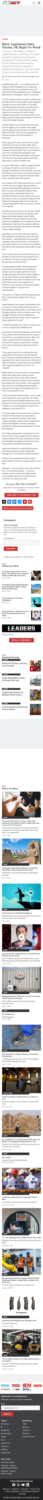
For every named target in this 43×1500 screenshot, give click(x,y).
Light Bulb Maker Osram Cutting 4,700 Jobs (13, 679)
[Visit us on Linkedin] (27, 1484)
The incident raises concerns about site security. (19, 1202)
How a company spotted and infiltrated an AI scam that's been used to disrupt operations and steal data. (21, 960)
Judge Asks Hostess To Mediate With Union (12, 693)
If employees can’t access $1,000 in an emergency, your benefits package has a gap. (20, 1060)
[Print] (4, 502)
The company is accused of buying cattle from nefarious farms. (18, 1002)
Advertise (24, 1489)
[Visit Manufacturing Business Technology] (26, 1389)
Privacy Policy (35, 1489)
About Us (6, 1489)
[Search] (34, 3)
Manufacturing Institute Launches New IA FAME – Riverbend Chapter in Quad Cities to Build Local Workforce (21, 1280)
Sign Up (7, 1414)
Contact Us (15, 1489)
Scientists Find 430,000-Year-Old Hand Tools (19, 1321)
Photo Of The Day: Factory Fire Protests (14, 664)
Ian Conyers (6, 1157)
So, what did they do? (9, 1323)
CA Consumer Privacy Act (30, 1491)
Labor (5, 39)
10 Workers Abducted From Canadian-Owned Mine (19, 1198)
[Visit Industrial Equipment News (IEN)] (26, 1386)
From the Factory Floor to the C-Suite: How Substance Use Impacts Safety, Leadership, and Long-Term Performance (15, 574)
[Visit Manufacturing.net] (16, 1389)
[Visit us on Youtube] (23, 1484)
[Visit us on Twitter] (18, 1484)
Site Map (22, 1494)
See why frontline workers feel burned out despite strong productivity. (20, 1365)
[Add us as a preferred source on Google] (30, 502)
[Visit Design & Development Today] (5, 1386)
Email (3, 1404)
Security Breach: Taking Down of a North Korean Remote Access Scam (15, 613)
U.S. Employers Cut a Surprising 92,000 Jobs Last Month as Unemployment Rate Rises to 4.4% (21, 1140)
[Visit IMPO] (37, 1386)
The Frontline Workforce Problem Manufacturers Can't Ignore (21, 1360)
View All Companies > (21, 640)
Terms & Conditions (13, 1491)
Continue (10, 549)
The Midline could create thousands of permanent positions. (20, 874)
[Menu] (39, 3)
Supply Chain (7, 1093)
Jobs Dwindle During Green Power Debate (15, 708)
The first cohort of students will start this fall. (18, 1285)
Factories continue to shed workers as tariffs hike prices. (20, 1103)
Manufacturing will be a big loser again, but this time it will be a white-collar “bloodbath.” (21, 917)
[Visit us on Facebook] (13, 1484)
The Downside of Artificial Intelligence (12, 599)
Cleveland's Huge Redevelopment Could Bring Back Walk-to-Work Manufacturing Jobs (15, 587)
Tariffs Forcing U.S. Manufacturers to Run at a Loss (20, 1098)
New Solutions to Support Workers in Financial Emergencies (20, 1055)
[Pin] (25, 502)
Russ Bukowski (8, 1014)
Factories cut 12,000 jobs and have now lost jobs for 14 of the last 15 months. (21, 1145)
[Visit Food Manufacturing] (16, 1385)
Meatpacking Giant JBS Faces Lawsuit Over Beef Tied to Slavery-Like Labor (21, 997)
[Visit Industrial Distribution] (5, 1389)
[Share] (9, 502)
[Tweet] (20, 502)
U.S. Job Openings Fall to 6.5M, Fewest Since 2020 (21, 1238)
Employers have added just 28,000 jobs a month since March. (21, 1241)
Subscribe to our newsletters (21, 495)
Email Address (9, 538)
